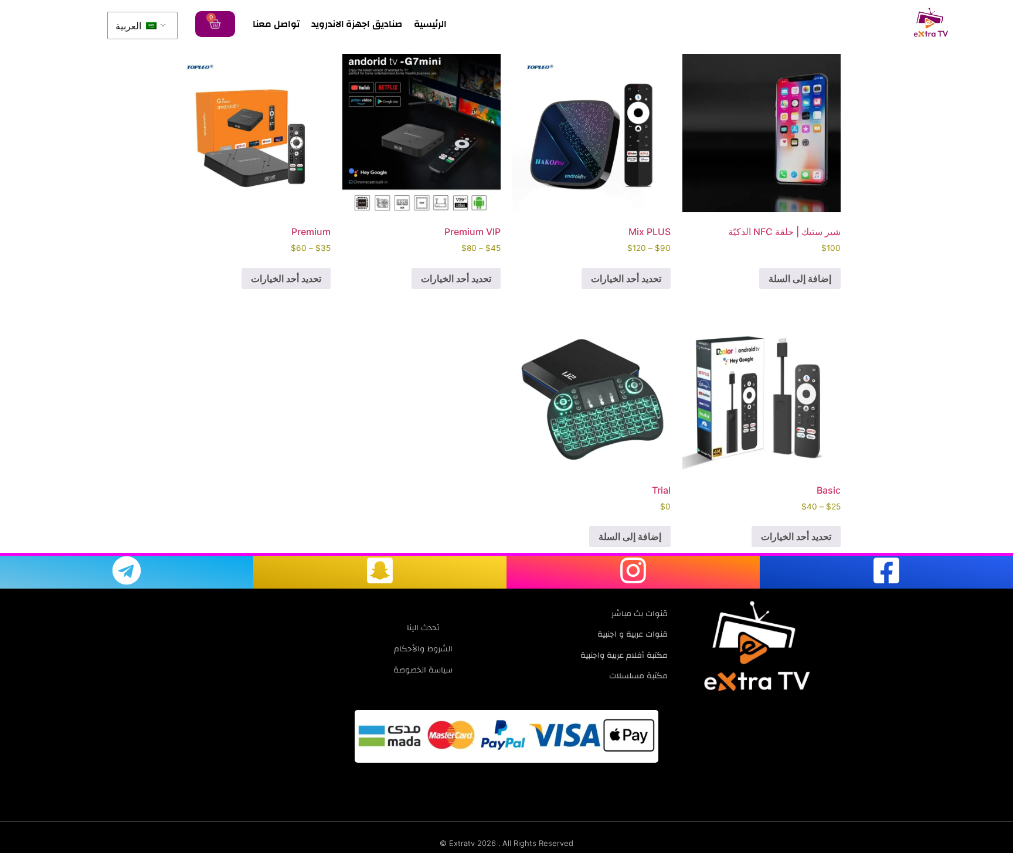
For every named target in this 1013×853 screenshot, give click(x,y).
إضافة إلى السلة (800, 278)
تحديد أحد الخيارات (626, 278)
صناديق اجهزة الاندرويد (356, 24)
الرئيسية (430, 24)
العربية (129, 26)
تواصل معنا (276, 24)
